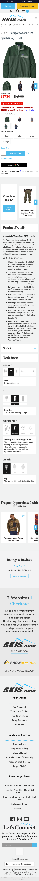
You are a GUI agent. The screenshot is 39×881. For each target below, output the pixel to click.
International (19, 753)
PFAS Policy (18, 874)
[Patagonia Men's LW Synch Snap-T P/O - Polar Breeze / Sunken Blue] (20, 85)
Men (7, 25)
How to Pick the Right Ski (19, 785)
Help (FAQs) (19, 766)
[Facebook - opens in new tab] (12, 818)
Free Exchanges (19, 716)
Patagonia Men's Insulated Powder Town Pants (28, 212)
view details (29, 110)
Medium (19, 136)
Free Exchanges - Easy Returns (19, 1)
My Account (19, 707)
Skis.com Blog (19, 804)
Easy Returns (19, 720)
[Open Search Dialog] (11, 11)
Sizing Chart (5, 148)
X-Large (6, 142)
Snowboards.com (27, 6)
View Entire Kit (6, 158)
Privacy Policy (8, 869)
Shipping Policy (20, 748)
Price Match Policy (19, 762)
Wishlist (19, 724)
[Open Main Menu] (32, 18)
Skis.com (8, 6)
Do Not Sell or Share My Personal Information (20, 870)
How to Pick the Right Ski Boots (19, 791)
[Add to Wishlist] (28, 153)
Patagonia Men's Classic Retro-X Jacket (13, 539)
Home (3, 25)
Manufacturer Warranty (19, 757)
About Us (19, 808)
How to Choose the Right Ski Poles (19, 798)
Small (7, 136)
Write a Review (19, 576)
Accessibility (29, 874)
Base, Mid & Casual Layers (19, 25)
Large (32, 136)
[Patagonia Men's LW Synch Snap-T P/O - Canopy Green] (7, 85)
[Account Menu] (17, 11)
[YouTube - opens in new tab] (26, 818)
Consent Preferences (19, 859)
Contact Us (19, 744)
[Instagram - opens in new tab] (19, 818)
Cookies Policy (20, 869)
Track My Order (19, 711)
